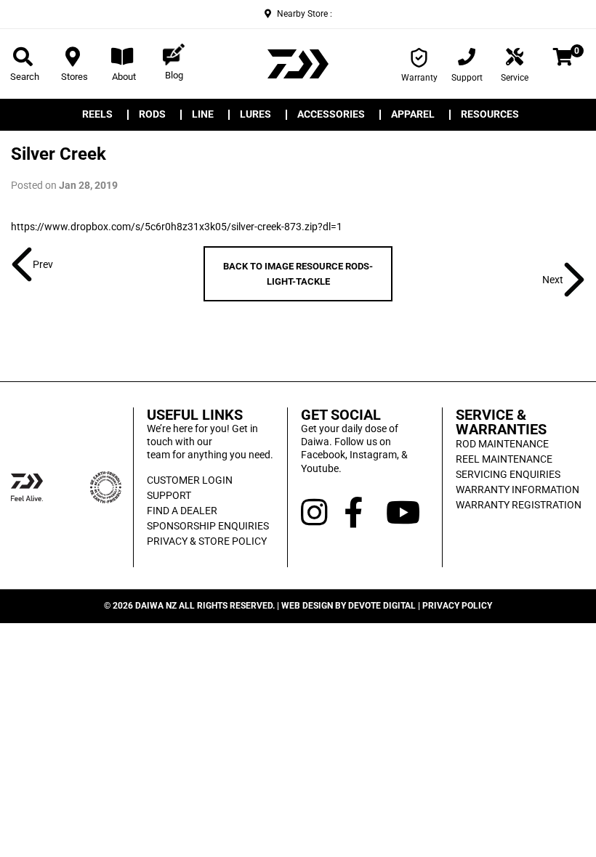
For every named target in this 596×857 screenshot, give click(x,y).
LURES (255, 115)
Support (467, 78)
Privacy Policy (457, 606)
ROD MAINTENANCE (502, 444)
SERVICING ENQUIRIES (508, 474)
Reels (97, 115)
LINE (203, 115)
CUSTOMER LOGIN (190, 480)
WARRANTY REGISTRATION (518, 505)
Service (514, 78)
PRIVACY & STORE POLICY (207, 541)
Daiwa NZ (156, 606)
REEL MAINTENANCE (504, 459)
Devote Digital (382, 606)
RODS (152, 115)
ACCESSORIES (331, 115)
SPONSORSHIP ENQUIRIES (208, 526)
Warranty (419, 78)
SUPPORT (169, 495)
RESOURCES (490, 115)
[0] (563, 59)
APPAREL (413, 115)
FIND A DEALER (182, 510)
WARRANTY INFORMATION (517, 489)
